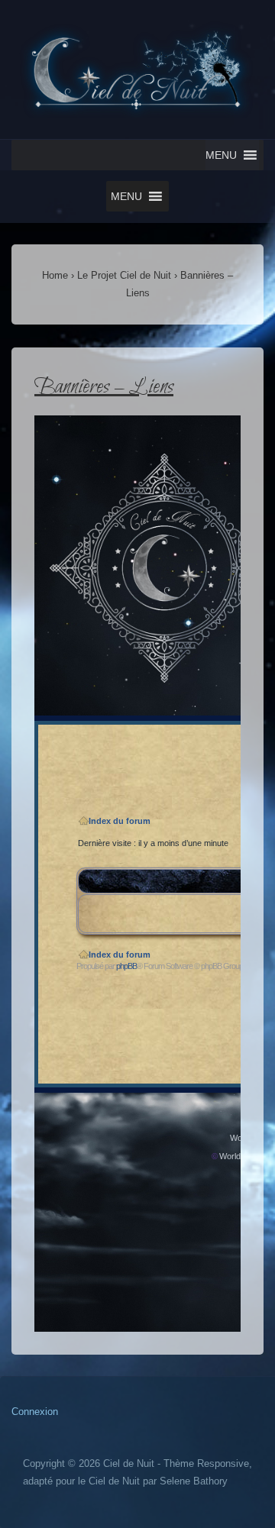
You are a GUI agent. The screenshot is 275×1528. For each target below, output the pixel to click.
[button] (221, 155)
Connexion (34, 1411)
